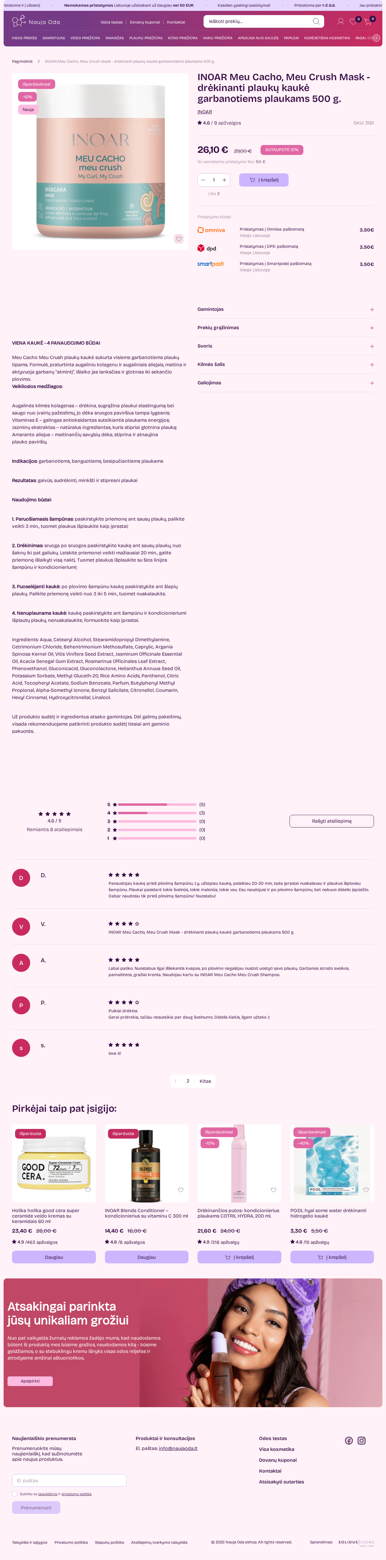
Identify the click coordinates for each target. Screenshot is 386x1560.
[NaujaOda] (35, 21)
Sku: (358, 123)
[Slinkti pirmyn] (375, 37)
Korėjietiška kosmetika (327, 38)
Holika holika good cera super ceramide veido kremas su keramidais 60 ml (45, 1216)
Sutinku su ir (56, 1494)
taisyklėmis (47, 1494)
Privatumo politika (71, 1542)
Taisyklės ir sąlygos (29, 1542)
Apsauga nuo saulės (258, 38)
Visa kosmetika (276, 1449)
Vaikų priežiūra (218, 38)
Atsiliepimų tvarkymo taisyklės (159, 1542)
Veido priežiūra (85, 38)
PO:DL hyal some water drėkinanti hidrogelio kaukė (328, 1213)
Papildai (291, 38)
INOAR (205, 112)
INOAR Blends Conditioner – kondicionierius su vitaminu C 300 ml (146, 1213)
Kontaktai (270, 1471)
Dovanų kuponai (278, 1460)
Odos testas (273, 1438)
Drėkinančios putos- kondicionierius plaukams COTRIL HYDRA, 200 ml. (238, 1213)
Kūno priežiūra (183, 38)
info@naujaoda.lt (178, 1448)
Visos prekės (24, 38)
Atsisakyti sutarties (281, 1482)
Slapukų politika (109, 1542)
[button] (30, 1381)
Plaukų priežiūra (146, 38)
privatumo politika (77, 1494)
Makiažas (115, 38)
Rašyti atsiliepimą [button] (332, 821)
